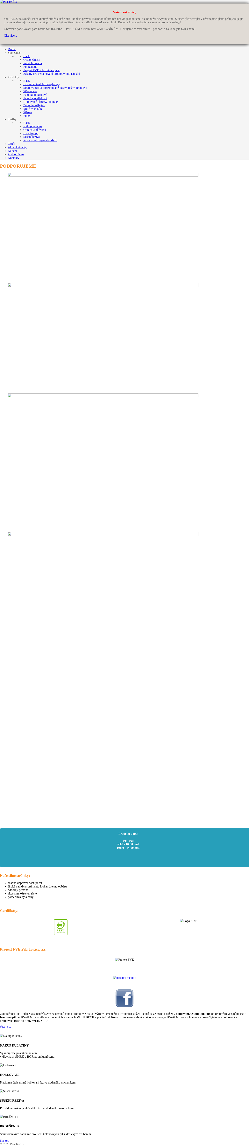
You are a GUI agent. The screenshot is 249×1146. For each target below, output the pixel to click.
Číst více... (10, 35)
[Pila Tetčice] (8, 1)
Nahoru (4, 1140)
